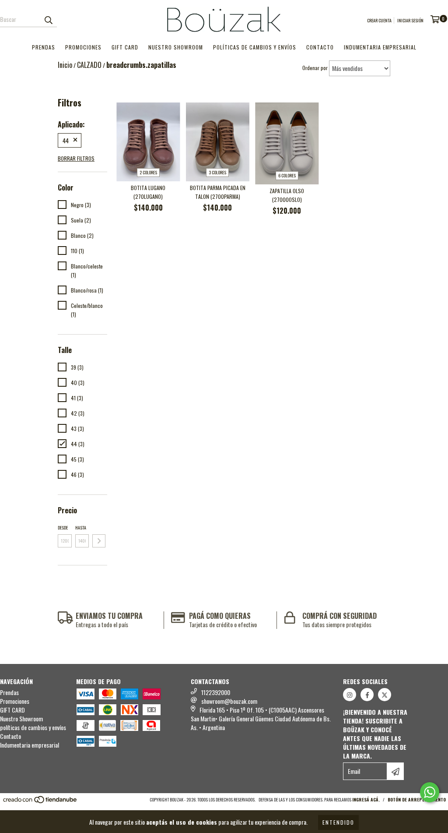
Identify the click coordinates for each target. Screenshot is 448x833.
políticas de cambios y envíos (254, 47)
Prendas (43, 47)
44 (66, 140)
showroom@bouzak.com (229, 701)
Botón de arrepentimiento (417, 799)
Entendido (338, 822)
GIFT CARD (125, 47)
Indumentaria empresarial (380, 47)
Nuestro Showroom (175, 47)
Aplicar (98, 540)
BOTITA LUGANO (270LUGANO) (148, 192)
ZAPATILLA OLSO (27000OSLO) (287, 195)
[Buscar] (48, 19)
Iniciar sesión (410, 20)
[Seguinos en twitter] (384, 694)
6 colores (287, 175)
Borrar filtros (76, 158)
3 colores (217, 172)
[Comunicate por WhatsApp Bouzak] (429, 792)
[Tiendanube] (40, 802)
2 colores (148, 172)
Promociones (83, 47)
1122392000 (215, 692)
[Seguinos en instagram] (349, 694)
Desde (63, 527)
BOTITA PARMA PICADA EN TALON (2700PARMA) (217, 192)
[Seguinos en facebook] (367, 694)
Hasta (80, 527)
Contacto (320, 47)
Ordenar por (315, 67)
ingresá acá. (366, 799)
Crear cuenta (379, 20)
